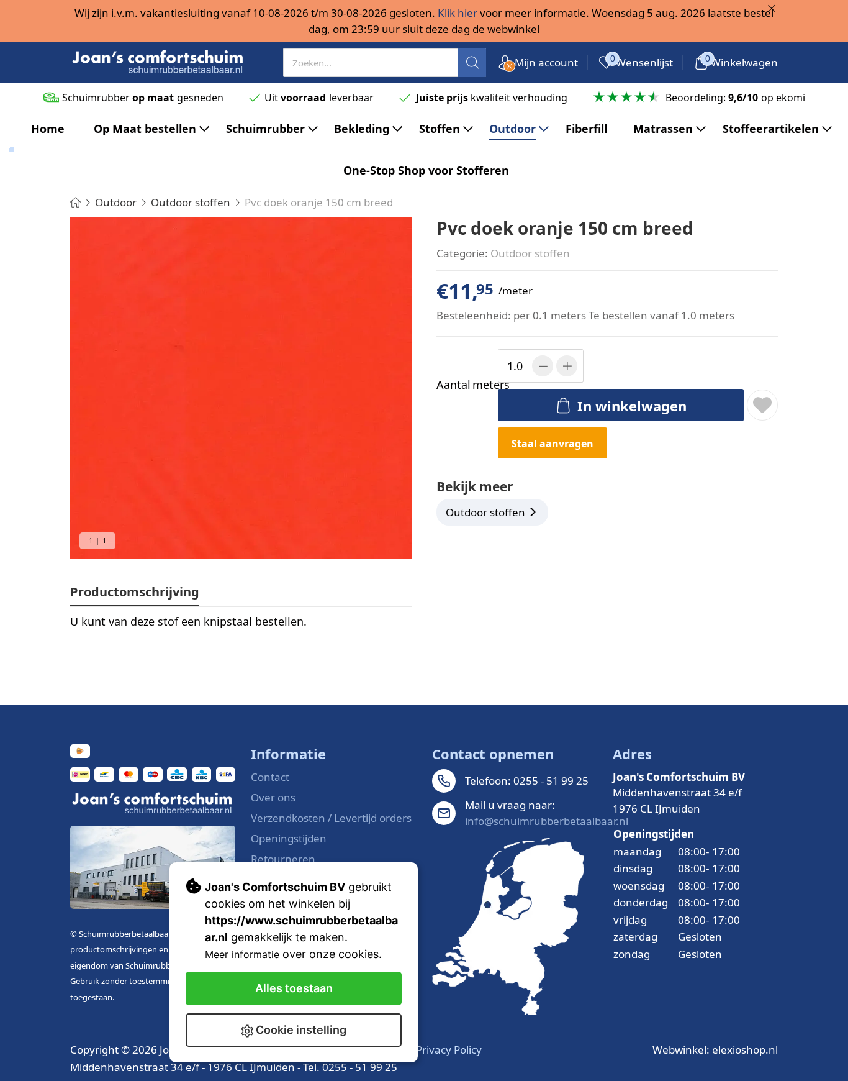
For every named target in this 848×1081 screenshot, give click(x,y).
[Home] (75, 202)
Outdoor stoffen (530, 253)
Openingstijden (289, 838)
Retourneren (283, 859)
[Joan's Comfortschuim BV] (158, 62)
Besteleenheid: (473, 315)
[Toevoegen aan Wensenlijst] (762, 405)
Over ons (273, 797)
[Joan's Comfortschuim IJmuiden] (508, 926)
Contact (270, 777)
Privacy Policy (449, 1049)
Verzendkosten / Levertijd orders (331, 818)
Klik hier (457, 13)
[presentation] (385, 62)
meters (465, 384)
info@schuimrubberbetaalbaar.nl (546, 821)
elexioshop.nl (745, 1049)
